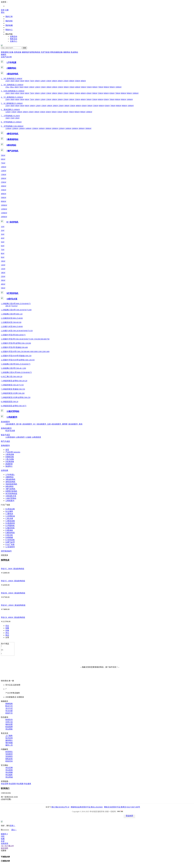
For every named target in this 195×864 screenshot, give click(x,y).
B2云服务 (9, 511)
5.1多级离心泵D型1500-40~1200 (13, 368)
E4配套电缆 (10, 533)
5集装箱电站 (12, 139)
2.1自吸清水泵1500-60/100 (11, 322)
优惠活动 (13, 36)
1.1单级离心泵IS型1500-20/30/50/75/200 (16, 310)
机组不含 (9, 713)
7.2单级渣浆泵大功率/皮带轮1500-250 (15, 397)
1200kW (15, 128)
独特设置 (9, 724)
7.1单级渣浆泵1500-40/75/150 (12, 385)
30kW (12, 81)
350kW (77, 81)
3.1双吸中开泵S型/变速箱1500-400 (14, 347)
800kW (106, 87)
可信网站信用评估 (78, 816)
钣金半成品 (5, 435)
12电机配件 (12, 417)
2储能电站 (11, 68)
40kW (17, 81)
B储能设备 (9, 457)
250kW (66, 81)
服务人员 (9, 745)
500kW (83, 87)
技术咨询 (9, 738)
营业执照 (129, 816)
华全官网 (9, 768)
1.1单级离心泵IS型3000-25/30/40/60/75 (16, 304)
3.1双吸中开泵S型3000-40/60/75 (13, 335)
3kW (2, 234)
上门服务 (9, 736)
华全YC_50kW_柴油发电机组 (12, 569)
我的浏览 (9, 21)
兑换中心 (13, 41)
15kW (12, 118)
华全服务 (9, 775)
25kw (7, 87)
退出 (3, 12)
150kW (48, 81)
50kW (22, 81)
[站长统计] (119, 811)
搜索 (24, 48)
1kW (2, 227)
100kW (37, 81)
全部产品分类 (6, 57)
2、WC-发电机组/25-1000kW (12, 85)
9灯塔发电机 (12, 293)
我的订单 (9, 16)
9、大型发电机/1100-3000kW (12, 126)
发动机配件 (5, 422)
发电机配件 (5, 445)
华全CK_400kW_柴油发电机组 (13, 617)
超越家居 (9, 464)
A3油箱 (28, 437)
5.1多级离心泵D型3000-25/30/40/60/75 (15, 364)
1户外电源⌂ (10, 475)
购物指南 (9, 704)
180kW (54, 81)
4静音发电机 (12, 133)
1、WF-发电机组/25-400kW (11, 78)
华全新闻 (9, 770)
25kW (7, 81)
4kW (2, 238)
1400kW (28, 128)
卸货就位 (9, 752)
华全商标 (9, 729)
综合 (7, 626)
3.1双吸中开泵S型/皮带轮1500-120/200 (16, 343)
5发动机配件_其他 (75, 424)
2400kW (68, 128)
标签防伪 (9, 720)
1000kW (118, 87)
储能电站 (66, 52)
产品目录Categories (12, 452)
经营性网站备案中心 (65, 816)
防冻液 (12, 431)
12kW (3, 265)
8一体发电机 (12, 222)
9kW (2, 257)
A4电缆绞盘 (36, 437)
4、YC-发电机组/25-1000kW (12, 97)
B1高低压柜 (10, 509)
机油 (7, 431)
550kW (89, 87)
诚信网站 (104, 816)
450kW (89, 93)
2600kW (75, 128)
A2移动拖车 (20, 437)
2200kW (62, 128)
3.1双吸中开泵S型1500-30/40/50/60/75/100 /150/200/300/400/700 (25, 339)
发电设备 (17, 52)
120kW (43, 81)
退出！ (14, 830)
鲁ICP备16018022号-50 (60, 807)
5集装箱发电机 (11, 484)
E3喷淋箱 (9, 530)
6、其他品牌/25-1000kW (10, 110)
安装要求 (9, 754)
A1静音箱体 (10, 437)
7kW (2, 250)
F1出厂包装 (10, 544)
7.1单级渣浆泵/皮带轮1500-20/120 (14, 381)
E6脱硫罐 (9, 537)
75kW (32, 81)
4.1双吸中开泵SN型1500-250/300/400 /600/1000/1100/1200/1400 (25, 352)
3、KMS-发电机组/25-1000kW (12, 91)
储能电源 (25, 52)
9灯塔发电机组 (11, 493)
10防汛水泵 (12, 299)
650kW (112, 93)
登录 (3, 10)
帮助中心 (9, 30)
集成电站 (74, 52)
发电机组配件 (6, 428)
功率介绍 (9, 722)
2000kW (55, 128)
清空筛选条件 (6, 551)
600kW (95, 87)
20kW (7, 93)
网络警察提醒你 (91, 816)
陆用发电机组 (34, 52)
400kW (83, 81)
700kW (100, 87)
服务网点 (9, 740)
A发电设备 (9, 454)
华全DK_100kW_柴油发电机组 (13, 593)
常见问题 (9, 711)
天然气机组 (45, 52)
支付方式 (9, 708)
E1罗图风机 (10, 525)
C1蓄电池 (9, 514)
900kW (112, 87)
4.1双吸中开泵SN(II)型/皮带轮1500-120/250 (18, 360)
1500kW (35, 128)
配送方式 (9, 706)
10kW (7, 118)
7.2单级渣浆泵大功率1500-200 (12, 393)
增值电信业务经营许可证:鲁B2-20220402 (87, 807)
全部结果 (4, 470)
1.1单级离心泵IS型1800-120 (11, 314)
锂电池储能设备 (56, 52)
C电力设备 (9, 459)
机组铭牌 (9, 727)
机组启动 (9, 761)
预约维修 (9, 743)
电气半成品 (5, 441)
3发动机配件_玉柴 (43, 424)
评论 (7, 633)
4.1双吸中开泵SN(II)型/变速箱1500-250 (16, 356)
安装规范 (9, 756)
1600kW (42, 128)
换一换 (11, 681)
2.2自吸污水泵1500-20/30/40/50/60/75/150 (17, 331)
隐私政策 (9, 759)
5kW (2, 242)
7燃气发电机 (12, 151)
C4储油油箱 (10, 521)
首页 (7, 450)
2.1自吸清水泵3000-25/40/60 (12, 318)
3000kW (88, 128)
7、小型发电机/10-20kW (10, 116)
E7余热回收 (10, 540)
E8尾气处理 (10, 542)
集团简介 (9, 466)
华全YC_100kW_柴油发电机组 (13, 581)
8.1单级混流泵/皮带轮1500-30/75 (13, 406)
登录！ (12, 826)
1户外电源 (11, 62)
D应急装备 (9, 461)
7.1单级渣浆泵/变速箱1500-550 (13, 389)
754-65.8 (14, 306)
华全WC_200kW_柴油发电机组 (13, 605)
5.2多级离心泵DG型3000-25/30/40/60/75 (16, 372)
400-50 (7, 306)
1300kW (22, 128)
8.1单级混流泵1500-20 (9, 402)
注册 (7, 10)
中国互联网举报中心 (116, 816)
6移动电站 (11, 145)
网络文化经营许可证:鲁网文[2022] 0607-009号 (122, 807)
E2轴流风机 (10, 528)
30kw (12, 87)
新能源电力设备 (7, 52)
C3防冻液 (9, 518)
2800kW (82, 128)
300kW (71, 81)
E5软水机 (9, 535)
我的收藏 (9, 25)
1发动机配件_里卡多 (13, 424)
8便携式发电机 (11, 491)
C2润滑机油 (10, 516)
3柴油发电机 (12, 74)
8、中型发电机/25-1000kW (11, 122)
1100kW (8, 128)
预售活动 (13, 39)
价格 (7, 630)
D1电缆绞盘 (10, 523)
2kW (2, 230)
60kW (27, 81)
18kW (3, 273)
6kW (2, 246)
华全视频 (9, 772)
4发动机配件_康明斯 (59, 424)
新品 (7, 635)
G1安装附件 (10, 547)
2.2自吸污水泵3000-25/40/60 (12, 326)
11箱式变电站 (13, 411)
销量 (7, 628)
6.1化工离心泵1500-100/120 (11, 377)
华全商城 (9, 777)
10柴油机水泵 (10, 496)
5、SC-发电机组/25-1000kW (12, 103)
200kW (60, 81)
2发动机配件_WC (29, 424)
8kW (2, 253)
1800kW (48, 128)
